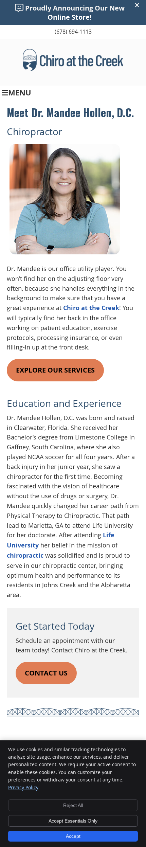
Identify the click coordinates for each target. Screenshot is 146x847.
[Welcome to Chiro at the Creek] (73, 69)
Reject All (73, 805)
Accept (73, 836)
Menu (19, 92)
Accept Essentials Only (73, 821)
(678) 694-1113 (73, 31)
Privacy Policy (23, 787)
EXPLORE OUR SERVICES (55, 370)
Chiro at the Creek (91, 308)
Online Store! (70, 17)
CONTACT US (46, 673)
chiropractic (25, 555)
